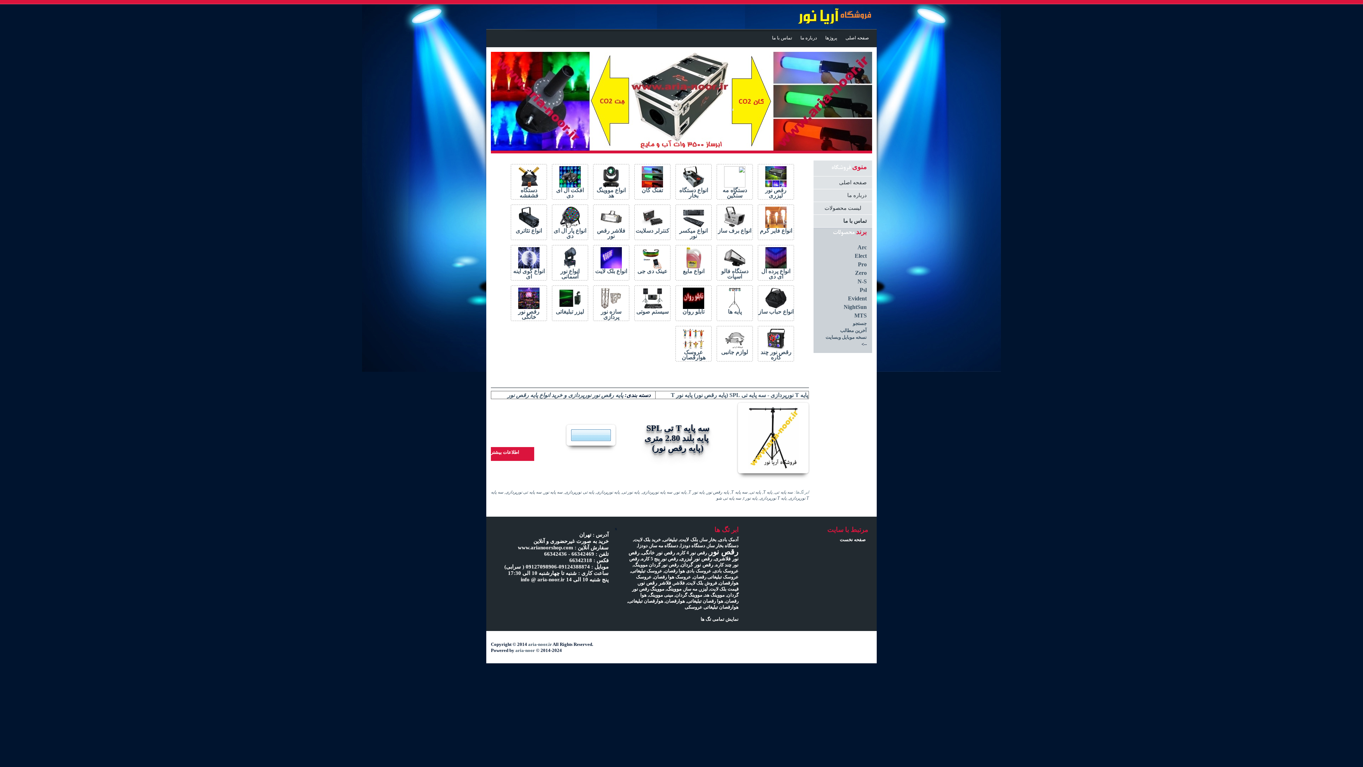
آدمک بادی (729, 539)
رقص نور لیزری (696, 558)
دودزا (643, 545)
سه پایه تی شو (728, 498)
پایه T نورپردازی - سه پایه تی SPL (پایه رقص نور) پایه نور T (739, 395)
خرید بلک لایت (647, 539)
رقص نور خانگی (658, 552)
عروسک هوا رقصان (672, 577)
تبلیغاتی (670, 539)
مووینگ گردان (688, 595)
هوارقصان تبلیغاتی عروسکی (712, 607)
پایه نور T (696, 492)
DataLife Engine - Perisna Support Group (822, 17)
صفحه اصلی (857, 38)
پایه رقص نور (718, 492)
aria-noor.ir (540, 644)
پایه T (767, 492)
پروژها (831, 38)
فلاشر (679, 583)
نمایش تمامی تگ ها (720, 619)
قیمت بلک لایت (724, 589)
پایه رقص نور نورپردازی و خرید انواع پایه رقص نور (565, 395)
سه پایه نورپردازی (657, 492)
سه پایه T (739, 492)
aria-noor (525, 650)
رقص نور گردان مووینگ (656, 564)
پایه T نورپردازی (773, 498)
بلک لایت (689, 539)
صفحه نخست (853, 539)
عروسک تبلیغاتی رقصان (716, 577)
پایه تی (755, 492)
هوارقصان (675, 601)
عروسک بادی (726, 570)
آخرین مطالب (853, 330)
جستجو (860, 323)
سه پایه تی (783, 492)
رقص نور (724, 551)
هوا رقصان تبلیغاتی (705, 601)
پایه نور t (750, 498)
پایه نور (680, 492)
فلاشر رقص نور (655, 583)
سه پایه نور (553, 492)
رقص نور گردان (697, 564)
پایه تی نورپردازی (579, 492)
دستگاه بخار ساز (723, 545)
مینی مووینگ (661, 595)
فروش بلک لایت (702, 583)
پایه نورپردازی (608, 492)
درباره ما (808, 38)
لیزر (704, 589)
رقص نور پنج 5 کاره (659, 558)
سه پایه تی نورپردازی (523, 492)
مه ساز (690, 589)
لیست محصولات (843, 208)
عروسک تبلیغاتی (646, 570)
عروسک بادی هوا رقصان (687, 570)
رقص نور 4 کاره (692, 552)
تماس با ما (782, 38)
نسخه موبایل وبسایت (846, 337)
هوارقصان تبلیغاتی (645, 601)
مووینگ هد (715, 595)
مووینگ (674, 589)
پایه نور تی (631, 492)
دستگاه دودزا (692, 545)
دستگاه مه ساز (664, 545)
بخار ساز (708, 539)
